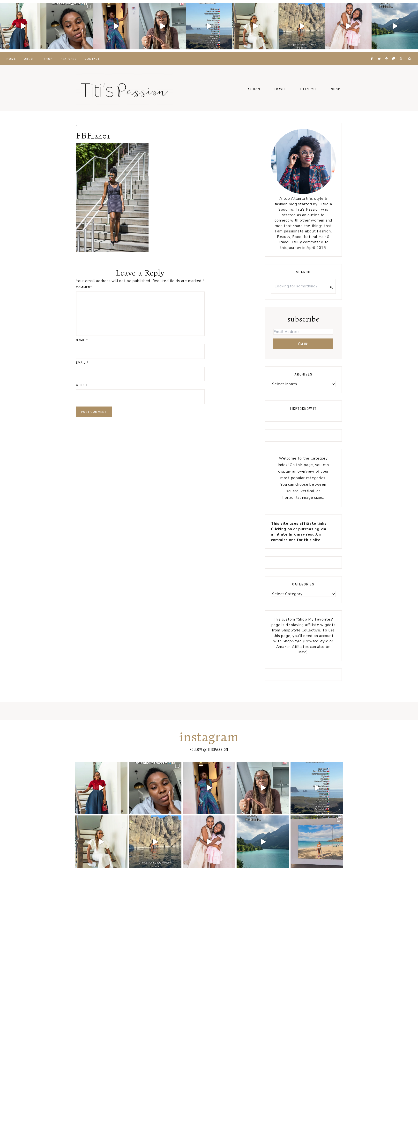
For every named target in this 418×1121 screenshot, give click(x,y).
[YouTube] (402, 52)
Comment (84, 287)
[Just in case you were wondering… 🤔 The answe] (395, 26)
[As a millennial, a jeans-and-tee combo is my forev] (23, 26)
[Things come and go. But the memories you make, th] (302, 26)
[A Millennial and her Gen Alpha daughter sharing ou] (348, 26)
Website (83, 385)
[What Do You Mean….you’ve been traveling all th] (69, 26)
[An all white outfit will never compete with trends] (255, 26)
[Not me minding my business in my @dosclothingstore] (116, 26)
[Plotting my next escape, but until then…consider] (317, 841)
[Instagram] (395, 52)
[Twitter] (380, 52)
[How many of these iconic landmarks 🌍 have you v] (209, 26)
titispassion (217, 750)
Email (82, 362)
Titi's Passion (124, 87)
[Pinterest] (388, 52)
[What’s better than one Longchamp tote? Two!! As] (162, 26)
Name (82, 340)
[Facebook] (373, 52)
